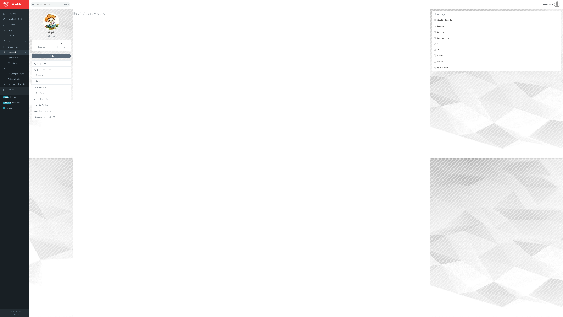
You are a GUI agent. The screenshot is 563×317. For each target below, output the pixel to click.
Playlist (439, 55)
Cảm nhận (440, 32)
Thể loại (439, 43)
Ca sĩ (438, 49)
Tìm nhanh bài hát (15, 19)
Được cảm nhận (443, 38)
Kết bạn (52, 56)
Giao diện (440, 26)
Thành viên (546, 4)
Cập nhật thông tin (444, 20)
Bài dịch (439, 61)
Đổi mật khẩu (442, 67)
